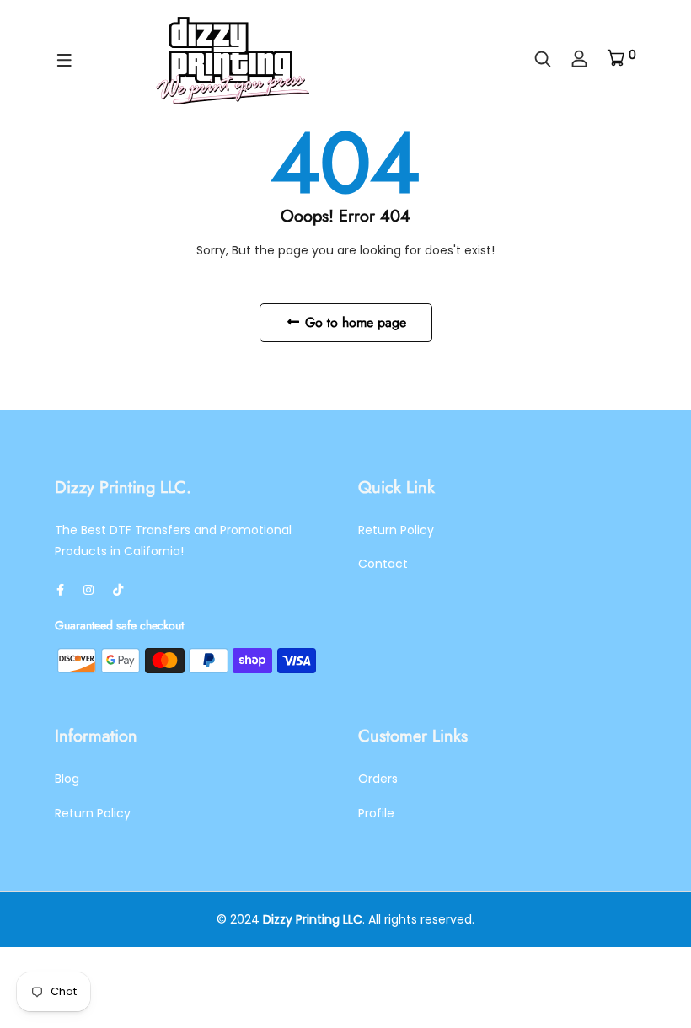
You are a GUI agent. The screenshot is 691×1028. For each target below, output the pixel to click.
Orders (378, 778)
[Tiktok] (118, 589)
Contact (383, 563)
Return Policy (396, 530)
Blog (67, 778)
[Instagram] (88, 589)
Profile (376, 813)
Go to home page (353, 322)
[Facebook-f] (60, 589)
